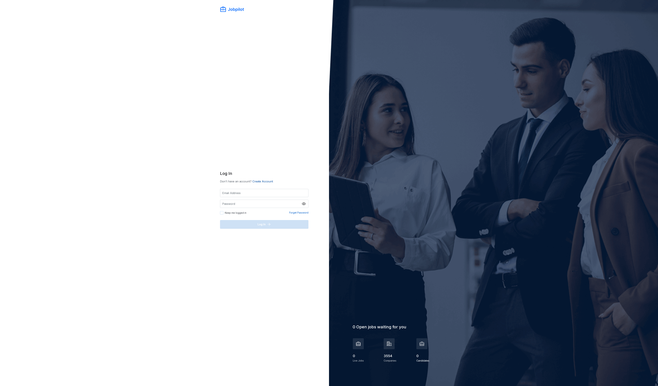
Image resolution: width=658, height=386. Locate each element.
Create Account (262, 181)
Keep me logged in (235, 212)
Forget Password (298, 212)
